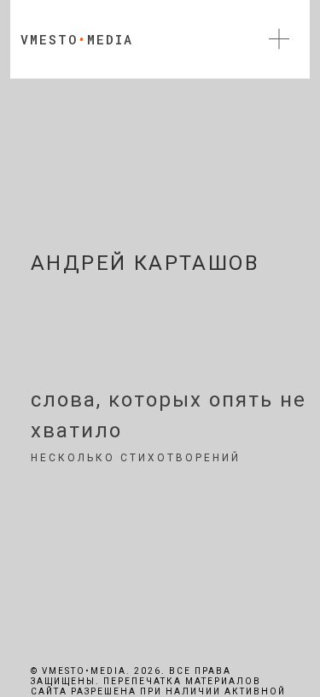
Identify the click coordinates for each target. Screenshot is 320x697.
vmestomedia (76, 39)
